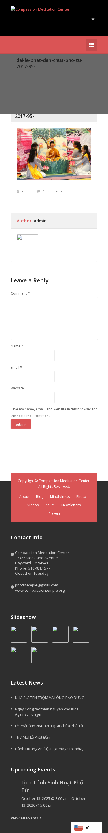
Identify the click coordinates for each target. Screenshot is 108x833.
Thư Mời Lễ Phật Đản (32, 737)
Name (17, 346)
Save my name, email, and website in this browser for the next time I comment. (54, 412)
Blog (39, 496)
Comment (20, 293)
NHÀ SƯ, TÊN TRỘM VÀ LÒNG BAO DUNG (49, 697)
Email (16, 367)
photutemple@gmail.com (36, 585)
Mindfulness (60, 496)
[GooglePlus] (31, 44)
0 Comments (52, 191)
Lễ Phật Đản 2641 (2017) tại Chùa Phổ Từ (49, 725)
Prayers (54, 513)
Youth (50, 505)
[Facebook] (14, 44)
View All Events (24, 818)
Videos (33, 505)
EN (88, 827)
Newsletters (71, 505)
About (24, 496)
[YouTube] (22, 44)
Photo (81, 496)
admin (26, 191)
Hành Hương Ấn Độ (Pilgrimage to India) (49, 748)
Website (17, 388)
